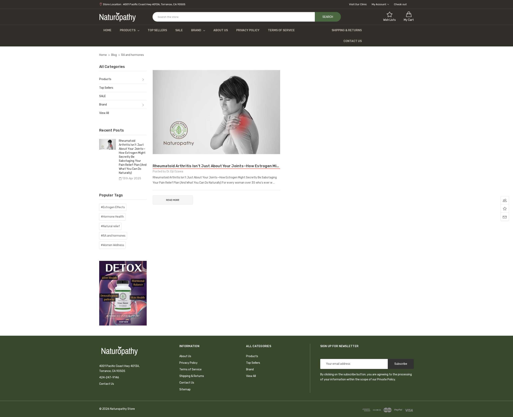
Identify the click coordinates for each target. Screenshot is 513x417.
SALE (179, 30)
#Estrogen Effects (113, 207)
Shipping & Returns (347, 30)
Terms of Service (281, 30)
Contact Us (352, 41)
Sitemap (185, 389)
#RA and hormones (113, 235)
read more (172, 200)
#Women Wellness (112, 245)
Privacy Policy (248, 30)
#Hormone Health (112, 216)
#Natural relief (110, 226)
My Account (379, 4)
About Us (220, 30)
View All (104, 113)
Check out (400, 4)
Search (327, 17)
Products (127, 30)
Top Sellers (157, 30)
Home (107, 30)
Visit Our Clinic (358, 4)
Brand (196, 30)
